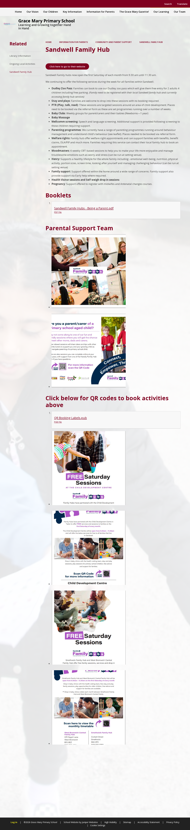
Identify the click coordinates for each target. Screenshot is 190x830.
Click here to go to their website (67, 66)
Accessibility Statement (149, 822)
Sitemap (127, 822)
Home (49, 42)
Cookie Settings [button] (97, 825)
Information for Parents (73, 42)
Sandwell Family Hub (151, 42)
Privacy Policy (172, 822)
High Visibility (110, 822)
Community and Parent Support (113, 42)
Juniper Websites (89, 822)
